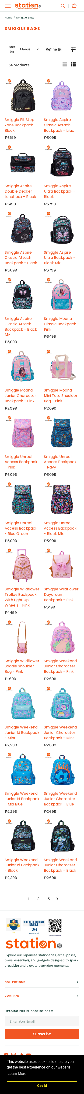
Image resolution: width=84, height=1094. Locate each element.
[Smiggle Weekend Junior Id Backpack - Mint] (22, 703)
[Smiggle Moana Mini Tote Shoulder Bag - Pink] (61, 366)
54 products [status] (18, 65)
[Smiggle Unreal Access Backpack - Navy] (61, 432)
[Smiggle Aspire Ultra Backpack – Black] (61, 162)
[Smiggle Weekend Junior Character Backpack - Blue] (61, 769)
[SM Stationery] (28, 6)
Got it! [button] (42, 1085)
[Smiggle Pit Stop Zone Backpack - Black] (22, 95)
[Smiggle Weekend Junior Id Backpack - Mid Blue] (22, 769)
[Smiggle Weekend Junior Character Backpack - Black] (61, 836)
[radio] (65, 65)
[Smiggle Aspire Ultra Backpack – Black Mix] (61, 228)
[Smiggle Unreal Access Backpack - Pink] (22, 432)
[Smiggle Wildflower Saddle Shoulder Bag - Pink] (22, 637)
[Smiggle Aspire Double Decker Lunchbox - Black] (22, 162)
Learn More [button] (16, 1074)
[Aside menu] (9, 6)
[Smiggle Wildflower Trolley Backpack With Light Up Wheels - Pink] (22, 565)
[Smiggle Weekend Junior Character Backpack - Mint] (61, 703)
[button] (63, 6)
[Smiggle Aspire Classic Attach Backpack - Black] (22, 228)
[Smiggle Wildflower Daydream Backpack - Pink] (61, 565)
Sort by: (20, 49)
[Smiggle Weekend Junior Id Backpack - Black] (22, 836)
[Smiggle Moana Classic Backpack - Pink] (61, 294)
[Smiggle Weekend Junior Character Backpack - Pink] (61, 637)
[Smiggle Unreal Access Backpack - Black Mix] (61, 499)
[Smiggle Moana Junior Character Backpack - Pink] (22, 366)
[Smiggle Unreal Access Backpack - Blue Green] (22, 499)
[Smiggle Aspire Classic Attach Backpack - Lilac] (61, 95)
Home (8, 17)
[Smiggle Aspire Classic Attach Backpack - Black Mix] (22, 294)
